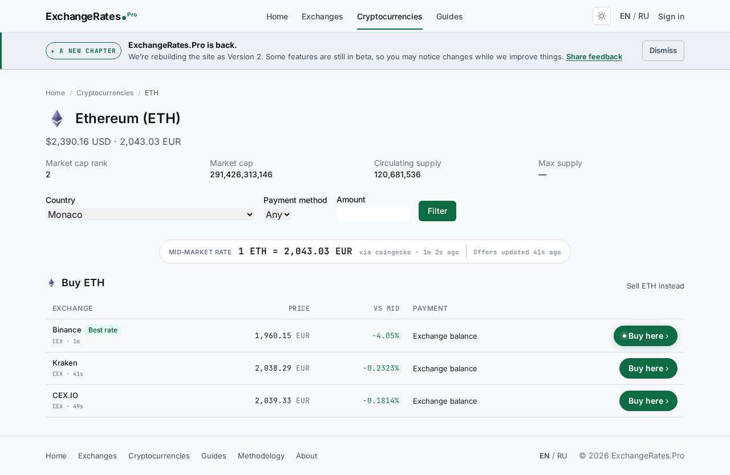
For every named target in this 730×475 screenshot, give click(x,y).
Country (60, 200)
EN (625, 16)
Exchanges (322, 16)
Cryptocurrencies (390, 16)
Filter (437, 211)
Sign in (671, 16)
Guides (449, 16)
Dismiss (667, 50)
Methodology (261, 455)
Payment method (295, 200)
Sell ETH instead (655, 285)
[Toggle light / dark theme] (602, 16)
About (306, 455)
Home (277, 16)
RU (643, 16)
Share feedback (594, 56)
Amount (351, 199)
